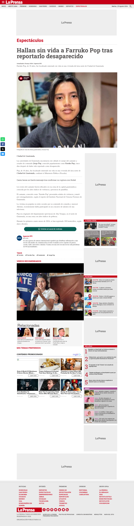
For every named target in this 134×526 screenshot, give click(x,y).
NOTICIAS (22, 486)
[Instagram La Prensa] (51, 509)
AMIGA (41, 497)
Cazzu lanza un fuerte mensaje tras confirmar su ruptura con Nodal (46, 180)
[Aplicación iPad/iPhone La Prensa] (59, 509)
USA (20, 501)
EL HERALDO (103, 492)
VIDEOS (62, 501)
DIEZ (101, 494)
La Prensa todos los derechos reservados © (29, 515)
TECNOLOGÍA (43, 501)
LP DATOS (62, 499)
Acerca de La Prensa (50, 514)
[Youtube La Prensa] (55, 509)
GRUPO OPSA (104, 486)
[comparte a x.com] (3, 149)
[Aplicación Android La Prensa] (63, 509)
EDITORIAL (83, 490)
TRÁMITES (63, 503)
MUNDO (22, 499)
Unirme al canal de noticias (51, 229)
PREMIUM (63, 486)
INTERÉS (42, 486)
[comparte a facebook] (3, 144)
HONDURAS (23, 490)
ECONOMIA (23, 494)
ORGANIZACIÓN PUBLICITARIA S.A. (29, 520)
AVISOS (62, 505)
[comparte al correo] (3, 154)
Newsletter (98, 514)
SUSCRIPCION (104, 503)
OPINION (82, 486)
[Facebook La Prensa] (44, 509)
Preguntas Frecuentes (50, 516)
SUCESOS (22, 497)
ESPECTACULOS (45, 492)
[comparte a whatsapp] (3, 139)
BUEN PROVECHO (105, 499)
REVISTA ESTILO (105, 497)
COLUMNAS (83, 492)
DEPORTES (43, 490)
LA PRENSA (103, 490)
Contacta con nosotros (84, 514)
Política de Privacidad (66, 514)
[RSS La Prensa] (67, 509)
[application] (50, 291)
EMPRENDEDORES (45, 494)
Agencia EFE (38, 63)
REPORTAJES (64, 497)
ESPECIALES (63, 494)
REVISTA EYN (104, 501)
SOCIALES (42, 499)
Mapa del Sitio (109, 514)
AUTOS (41, 503)
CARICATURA (84, 494)
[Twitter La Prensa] (48, 509)
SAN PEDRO (23, 492)
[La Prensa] (26, 510)
